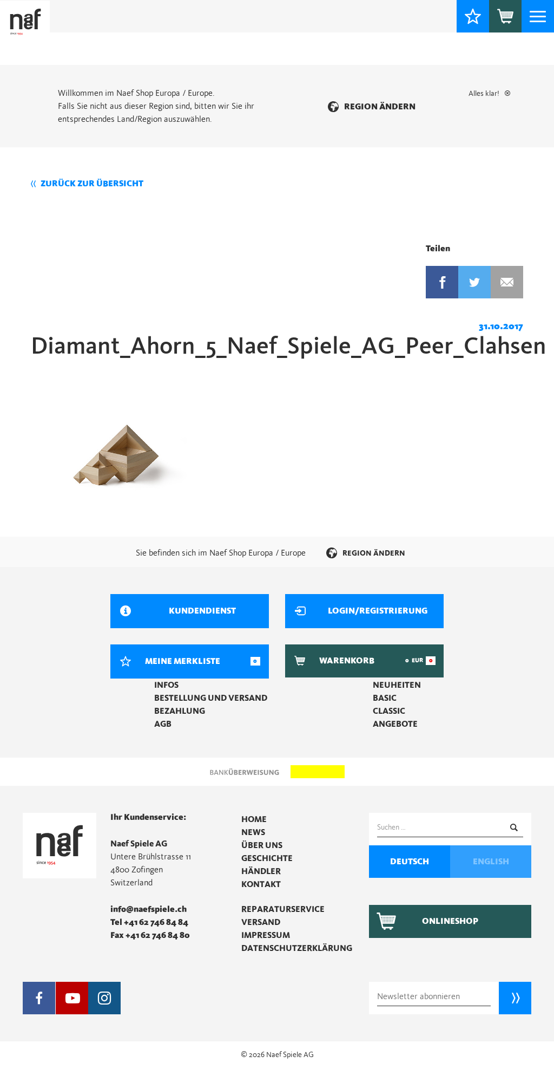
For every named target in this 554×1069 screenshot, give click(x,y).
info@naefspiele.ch (148, 909)
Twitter (474, 282)
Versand (260, 922)
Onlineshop (450, 921)
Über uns (261, 845)
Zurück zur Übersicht (92, 183)
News (253, 832)
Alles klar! (484, 93)
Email (507, 282)
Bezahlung (179, 711)
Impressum (265, 935)
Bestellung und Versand (210, 698)
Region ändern (380, 106)
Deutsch (409, 861)
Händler (261, 871)
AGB (163, 724)
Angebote (395, 724)
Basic (385, 698)
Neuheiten (397, 685)
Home (254, 819)
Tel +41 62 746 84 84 (149, 922)
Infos (166, 685)
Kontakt (261, 884)
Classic (389, 711)
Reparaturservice (283, 909)
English (491, 861)
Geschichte (267, 858)
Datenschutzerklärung (296, 948)
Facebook (442, 282)
